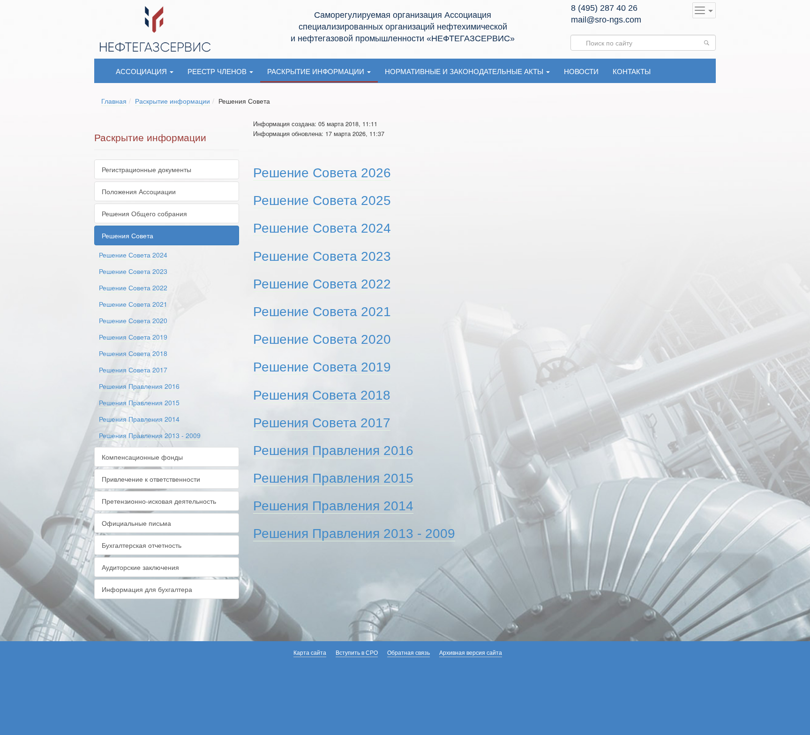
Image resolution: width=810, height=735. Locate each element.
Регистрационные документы (146, 169)
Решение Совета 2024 (133, 254)
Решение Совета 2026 (322, 173)
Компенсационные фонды (142, 457)
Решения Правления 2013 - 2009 (150, 435)
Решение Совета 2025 (322, 200)
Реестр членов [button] (218, 71)
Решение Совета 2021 (133, 304)
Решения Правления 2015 (139, 402)
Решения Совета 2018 (133, 353)
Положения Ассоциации (139, 191)
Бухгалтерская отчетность (141, 545)
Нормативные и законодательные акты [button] (465, 71)
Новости (581, 71)
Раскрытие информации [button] (316, 71)
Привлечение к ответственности (151, 479)
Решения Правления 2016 (139, 386)
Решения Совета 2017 (133, 369)
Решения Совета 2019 (133, 336)
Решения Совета (127, 235)
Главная (114, 101)
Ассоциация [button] (142, 71)
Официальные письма (136, 523)
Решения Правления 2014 (139, 419)
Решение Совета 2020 (133, 320)
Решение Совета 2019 (322, 367)
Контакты (632, 71)
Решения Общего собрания (144, 213)
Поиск (709, 42)
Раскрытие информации (172, 101)
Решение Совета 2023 (133, 271)
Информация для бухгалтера (147, 589)
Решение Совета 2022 (133, 287)
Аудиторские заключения (140, 567)
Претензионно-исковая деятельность (159, 501)
